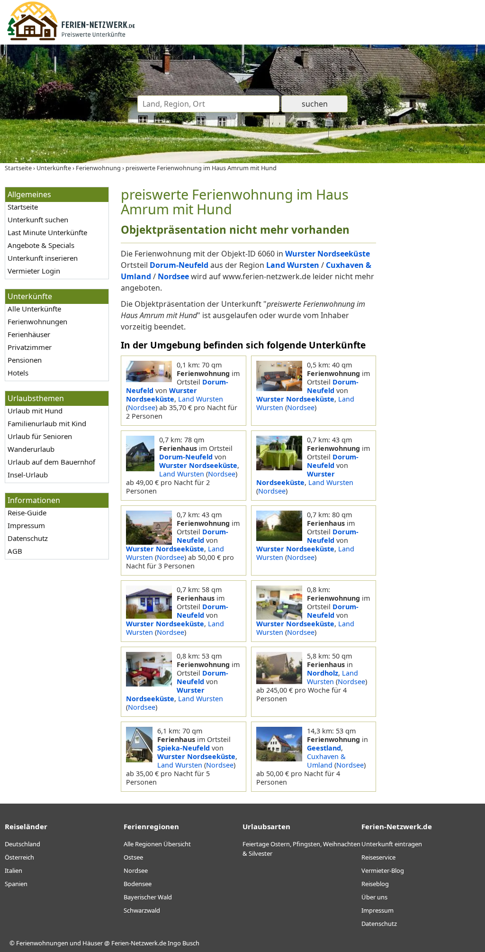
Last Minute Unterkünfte (47, 232)
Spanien (16, 883)
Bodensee (138, 883)
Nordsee (141, 407)
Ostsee (133, 857)
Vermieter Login (34, 270)
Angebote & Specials (41, 245)
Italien (13, 870)
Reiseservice (378, 857)
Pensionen (25, 360)
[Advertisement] (433, 329)
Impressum (26, 525)
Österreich (19, 857)
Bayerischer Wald (148, 897)
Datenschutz (28, 538)
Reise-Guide (27, 512)
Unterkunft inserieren (43, 258)
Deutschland (22, 844)
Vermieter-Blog (382, 870)
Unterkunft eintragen (391, 844)
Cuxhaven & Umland (326, 760)
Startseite (23, 206)
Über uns (374, 897)
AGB (15, 551)
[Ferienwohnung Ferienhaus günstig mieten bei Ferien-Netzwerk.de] (71, 39)
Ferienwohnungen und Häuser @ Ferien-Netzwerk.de (91, 943)
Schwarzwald (142, 910)
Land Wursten (200, 398)
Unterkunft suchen (38, 219)
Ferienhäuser (29, 334)
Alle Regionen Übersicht (157, 844)
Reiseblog (375, 883)
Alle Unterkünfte (34, 308)
